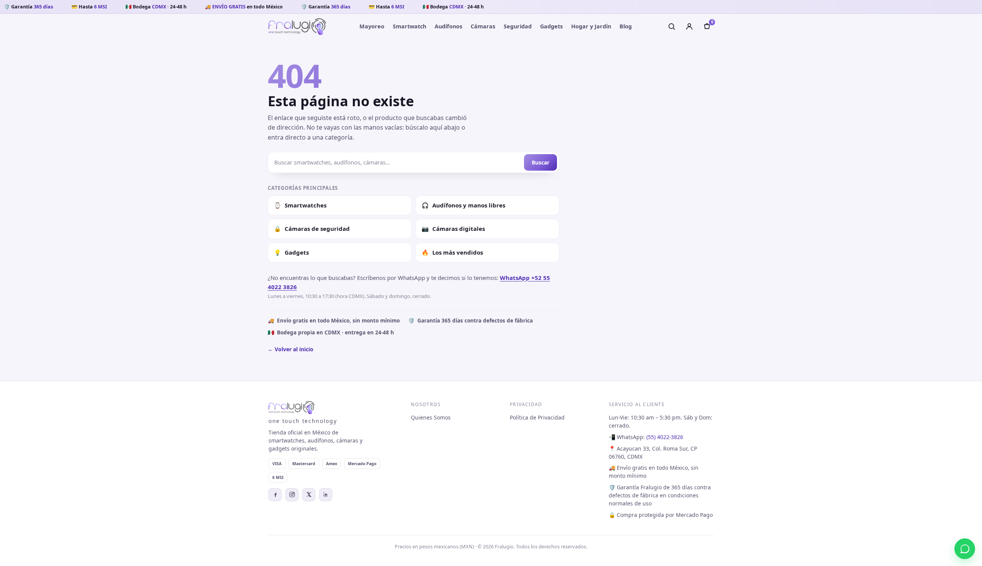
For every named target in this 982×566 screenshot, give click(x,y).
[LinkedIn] (325, 494)
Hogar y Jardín (591, 26)
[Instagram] (291, 494)
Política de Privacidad (537, 417)
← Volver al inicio (290, 349)
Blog (626, 26)
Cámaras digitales (453, 228)
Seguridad (518, 26)
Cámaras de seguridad (312, 228)
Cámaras (483, 26)
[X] (308, 494)
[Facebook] (275, 494)
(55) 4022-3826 (664, 437)
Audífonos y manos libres (463, 205)
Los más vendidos (452, 252)
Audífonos (448, 26)
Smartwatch (409, 26)
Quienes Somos (431, 417)
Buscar (540, 162)
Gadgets (551, 26)
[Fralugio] (297, 26)
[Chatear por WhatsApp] (964, 548)
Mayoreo (371, 26)
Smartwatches (300, 205)
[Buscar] (671, 26)
